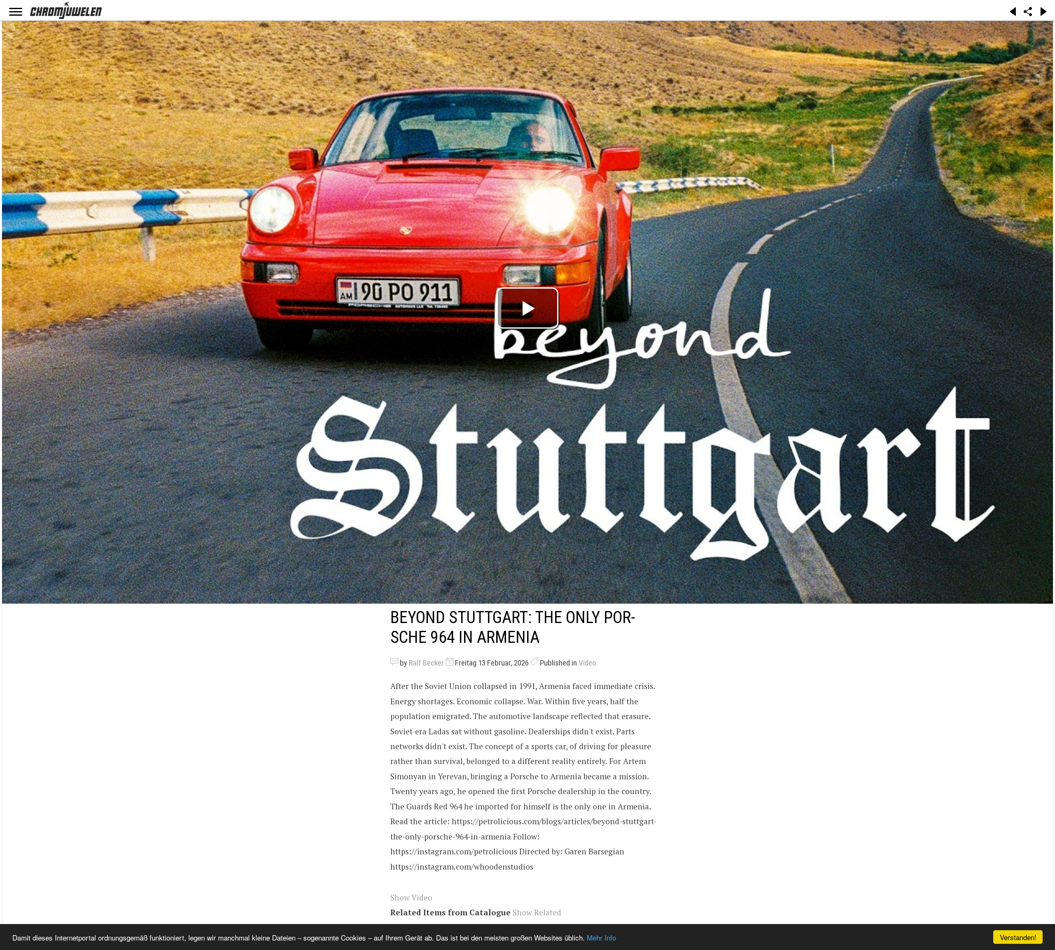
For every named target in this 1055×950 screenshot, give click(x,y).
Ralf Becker (426, 663)
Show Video (411, 897)
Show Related (537, 912)
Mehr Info (601, 937)
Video (587, 663)
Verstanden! (1018, 937)
